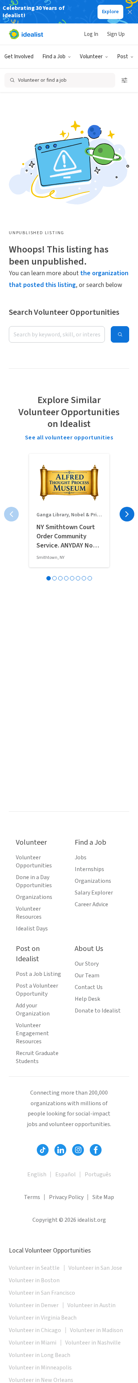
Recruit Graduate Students (37, 1057)
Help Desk (87, 999)
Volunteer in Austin (91, 1305)
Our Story (87, 964)
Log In (91, 34)
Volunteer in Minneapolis (40, 1368)
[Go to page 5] (72, 578)
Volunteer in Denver (34, 1305)
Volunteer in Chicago (35, 1330)
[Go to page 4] (66, 578)
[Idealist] (26, 34)
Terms (32, 1197)
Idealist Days (32, 929)
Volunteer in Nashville (93, 1343)
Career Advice (91, 904)
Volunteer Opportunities (34, 861)
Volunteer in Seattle (34, 1268)
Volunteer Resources (29, 913)
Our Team (87, 975)
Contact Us (89, 987)
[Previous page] (11, 514)
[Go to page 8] (90, 578)
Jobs (80, 857)
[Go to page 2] (54, 578)
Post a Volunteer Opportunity (37, 990)
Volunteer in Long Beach (39, 1355)
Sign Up (116, 34)
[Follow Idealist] (43, 1150)
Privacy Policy (66, 1197)
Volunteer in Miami (32, 1343)
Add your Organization (33, 1010)
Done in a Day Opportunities (34, 881)
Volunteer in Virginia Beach (43, 1318)
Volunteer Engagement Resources (32, 1033)
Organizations (34, 897)
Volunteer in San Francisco (42, 1293)
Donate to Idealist (98, 1011)
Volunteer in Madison (96, 1330)
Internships (89, 869)
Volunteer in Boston (34, 1280)
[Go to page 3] (60, 578)
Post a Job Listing (38, 974)
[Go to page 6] (78, 578)
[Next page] (127, 514)
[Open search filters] (124, 80)
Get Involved (18, 56)
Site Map (103, 1197)
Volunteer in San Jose (95, 1268)
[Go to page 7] (84, 578)
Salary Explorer (94, 893)
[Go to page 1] (48, 578)
